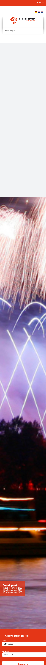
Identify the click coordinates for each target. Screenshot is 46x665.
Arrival (4, 641)
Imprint (2, 191)
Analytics (3, 102)
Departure (5, 651)
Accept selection (4, 183)
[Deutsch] (36, 12)
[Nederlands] (42, 12)
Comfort (2, 152)
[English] (39, 12)
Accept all (4, 188)
